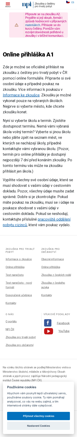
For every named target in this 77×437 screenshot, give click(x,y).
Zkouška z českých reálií (56, 275)
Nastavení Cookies (38, 425)
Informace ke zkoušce (21, 95)
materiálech (32, 25)
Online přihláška (15, 267)
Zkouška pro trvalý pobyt (21, 337)
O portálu (11, 321)
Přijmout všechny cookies (38, 415)
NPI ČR (10, 329)
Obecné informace (52, 259)
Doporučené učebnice (19, 295)
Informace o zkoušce (19, 259)
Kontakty (11, 303)
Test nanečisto (15, 275)
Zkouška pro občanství (19, 345)
